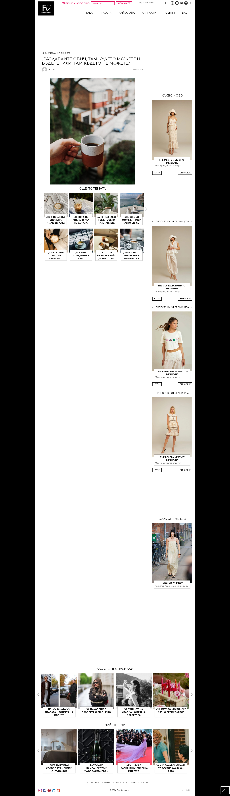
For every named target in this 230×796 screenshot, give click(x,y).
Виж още (185, 172)
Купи (157, 172)
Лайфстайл (127, 12)
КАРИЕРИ (95, 783)
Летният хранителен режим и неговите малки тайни (188, 768)
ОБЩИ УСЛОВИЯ (120, 783)
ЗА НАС (85, 783)
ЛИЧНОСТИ (149, 12)
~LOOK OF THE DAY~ (172, 583)
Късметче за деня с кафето (56, 53)
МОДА (89, 12)
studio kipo (187, 790)
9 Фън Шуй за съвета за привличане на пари (182, 712)
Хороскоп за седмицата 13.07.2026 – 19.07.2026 (76, 768)
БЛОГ (185, 12)
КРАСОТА (105, 12)
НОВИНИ (169, 12)
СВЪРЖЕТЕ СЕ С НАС (139, 783)
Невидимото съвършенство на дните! (145, 712)
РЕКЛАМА (106, 783)
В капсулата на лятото (150, 765)
